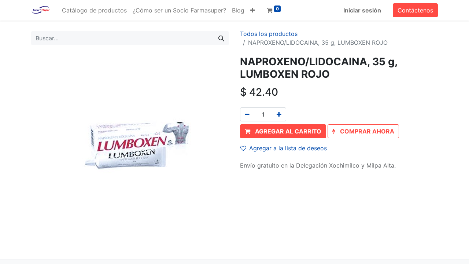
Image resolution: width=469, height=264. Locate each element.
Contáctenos (415, 10)
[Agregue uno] (279, 114)
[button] (252, 10)
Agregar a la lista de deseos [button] (288, 148)
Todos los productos (269, 33)
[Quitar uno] (247, 114)
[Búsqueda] (221, 38)
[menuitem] (94, 10)
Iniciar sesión (362, 10)
